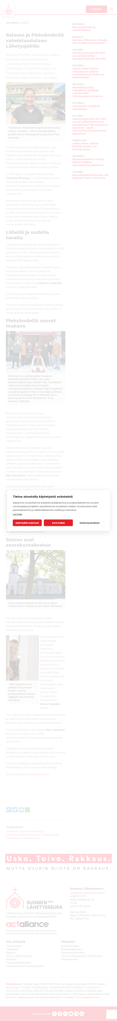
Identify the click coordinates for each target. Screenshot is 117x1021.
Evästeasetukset (90, 522)
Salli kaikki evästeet (27, 522)
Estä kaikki (58, 522)
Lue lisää (17, 514)
